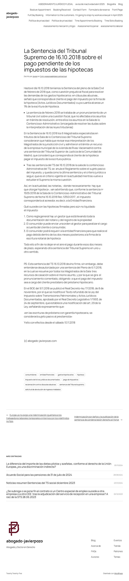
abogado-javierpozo (12, 15)
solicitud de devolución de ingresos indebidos (43, 389)
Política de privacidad (39, 20)
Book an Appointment (40, 9)
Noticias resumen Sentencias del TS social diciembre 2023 (40, 482)
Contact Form (79, 9)
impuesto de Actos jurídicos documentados (42, 379)
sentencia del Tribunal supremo (71, 384)
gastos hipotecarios (66, 374)
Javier (35, 76)
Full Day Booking (35, 15)
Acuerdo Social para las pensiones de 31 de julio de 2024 (39, 474)
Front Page (117, 9)
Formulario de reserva (99, 9)
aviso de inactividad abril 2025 (90, 4)
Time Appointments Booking (88, 20)
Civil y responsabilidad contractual (53, 76)
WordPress (118, 573)
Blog (120, 4)
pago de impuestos (70, 379)
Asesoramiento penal (88, 26)
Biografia (111, 4)
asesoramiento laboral (112, 26)
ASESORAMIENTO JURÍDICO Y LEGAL (55, 4)
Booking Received (62, 9)
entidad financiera (47, 374)
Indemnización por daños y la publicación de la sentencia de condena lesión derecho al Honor (96, 418)
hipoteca (80, 374)
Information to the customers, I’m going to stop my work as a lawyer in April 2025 (84, 15)
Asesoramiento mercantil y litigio (59, 26)
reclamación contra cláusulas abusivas (40, 384)
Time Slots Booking (113, 20)
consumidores (31, 374)
